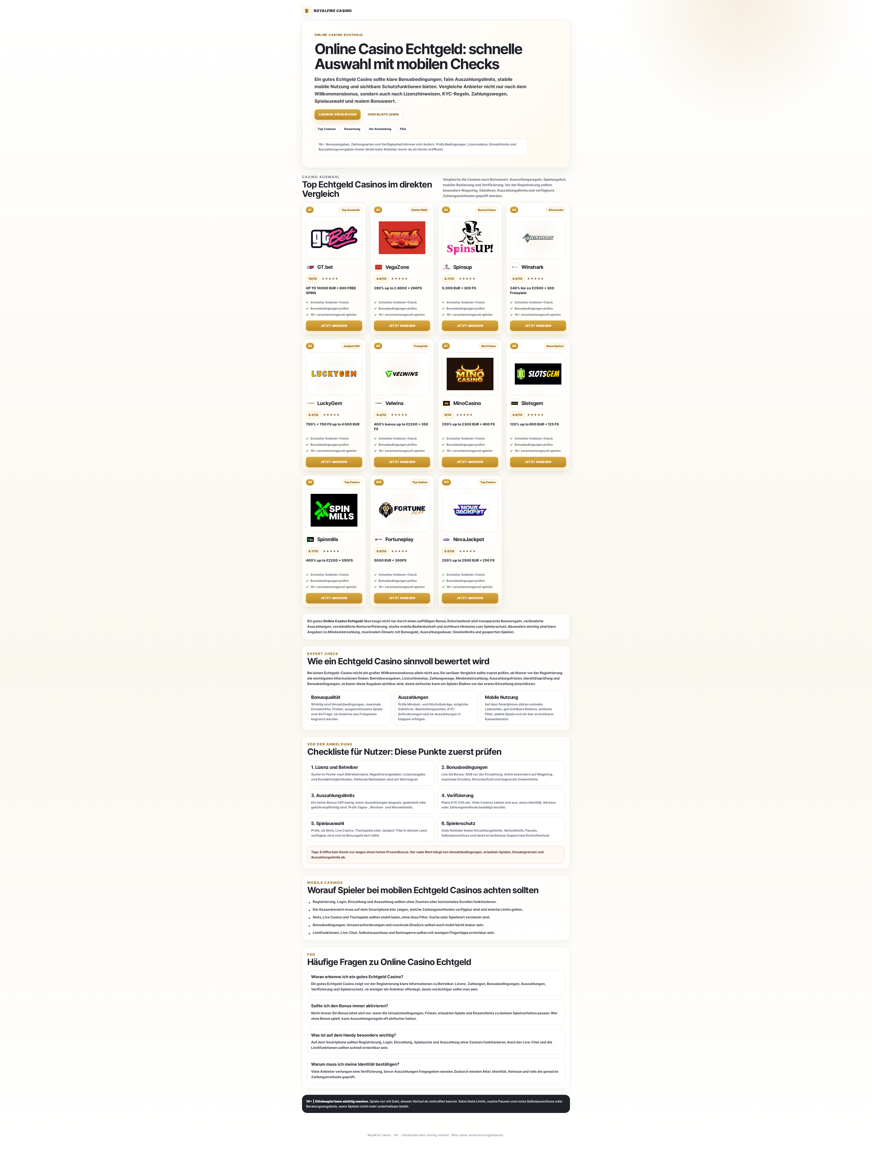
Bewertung (352, 129)
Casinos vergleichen (338, 114)
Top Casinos (327, 129)
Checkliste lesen (383, 114)
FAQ (403, 129)
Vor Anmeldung (380, 129)
